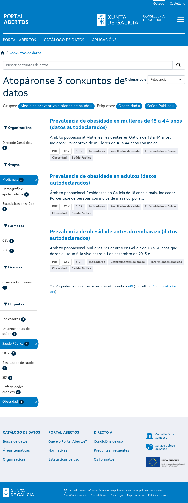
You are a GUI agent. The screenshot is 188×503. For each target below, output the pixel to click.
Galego (158, 3)
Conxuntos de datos (25, 53)
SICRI (79, 151)
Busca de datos (15, 441)
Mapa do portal (135, 495)
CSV (67, 151)
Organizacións (14, 459)
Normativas (57, 450)
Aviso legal (117, 495)
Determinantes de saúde (127, 262)
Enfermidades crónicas (160, 151)
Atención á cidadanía (75, 495)
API (130, 286)
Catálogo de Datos (64, 40)
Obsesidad (59, 157)
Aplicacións (104, 40)
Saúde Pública (81, 157)
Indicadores (97, 151)
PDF (55, 151)
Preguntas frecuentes (111, 450)
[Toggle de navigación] (180, 19)
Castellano (177, 3)
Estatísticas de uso (63, 459)
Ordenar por (135, 79)
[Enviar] (178, 65)
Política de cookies (158, 495)
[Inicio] (2, 53)
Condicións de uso (108, 441)
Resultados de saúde (125, 151)
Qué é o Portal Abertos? (67, 441)
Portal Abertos (19, 40)
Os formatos (104, 459)
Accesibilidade (99, 495)
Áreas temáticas (16, 450)
